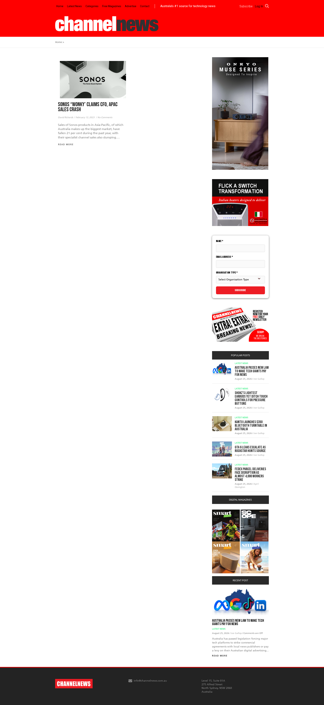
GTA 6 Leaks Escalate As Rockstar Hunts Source (250, 449)
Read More (219, 656)
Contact (144, 6)
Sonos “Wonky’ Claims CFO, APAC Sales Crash (88, 107)
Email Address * (224, 256)
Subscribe (240, 290)
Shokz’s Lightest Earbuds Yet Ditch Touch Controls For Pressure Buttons (251, 398)
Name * (219, 241)
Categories (92, 6)
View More (219, 511)
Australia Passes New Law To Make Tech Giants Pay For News (252, 371)
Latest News (74, 6)
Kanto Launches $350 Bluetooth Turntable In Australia (251, 425)
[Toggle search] (267, 6)
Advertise (130, 6)
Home (59, 6)
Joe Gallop (259, 379)
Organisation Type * (227, 272)
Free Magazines (111, 6)
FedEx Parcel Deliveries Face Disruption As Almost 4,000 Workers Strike (250, 474)
